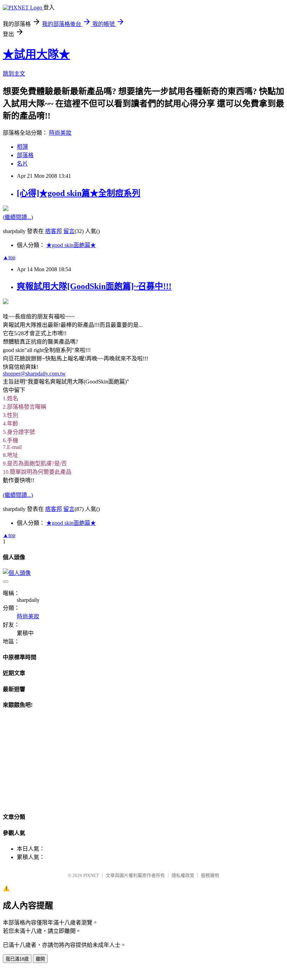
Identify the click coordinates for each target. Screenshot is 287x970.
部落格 (25, 155)
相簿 (22, 147)
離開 (40, 959)
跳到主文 (14, 74)
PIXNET (91, 875)
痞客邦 (53, 231)
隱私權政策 (183, 875)
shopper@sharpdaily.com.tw (34, 374)
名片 (22, 164)
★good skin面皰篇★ (71, 245)
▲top (9, 257)
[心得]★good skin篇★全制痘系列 (78, 193)
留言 (69, 231)
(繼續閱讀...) (18, 217)
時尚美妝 (60, 133)
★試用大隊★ (36, 54)
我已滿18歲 (17, 959)
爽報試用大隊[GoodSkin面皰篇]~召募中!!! (94, 286)
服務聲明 (210, 875)
